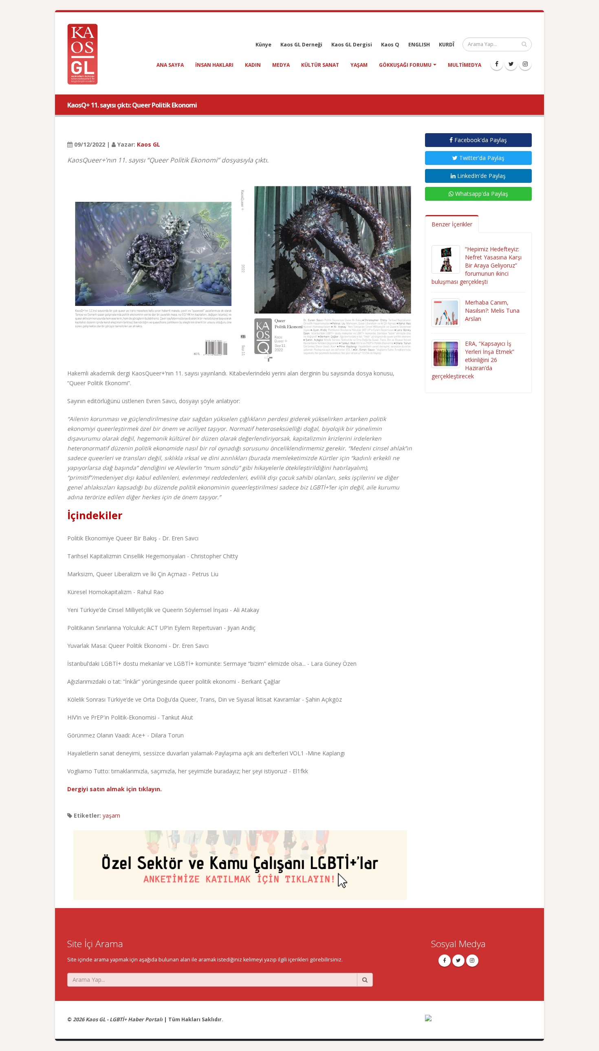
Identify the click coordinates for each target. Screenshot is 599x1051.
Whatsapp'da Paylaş (481, 193)
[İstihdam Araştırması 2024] (240, 861)
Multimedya (464, 64)
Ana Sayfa (170, 64)
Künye (263, 44)
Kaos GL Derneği (301, 44)
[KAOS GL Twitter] (511, 64)
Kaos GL (148, 144)
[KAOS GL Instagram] (525, 64)
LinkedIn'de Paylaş (481, 176)
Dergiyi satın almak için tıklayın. (114, 789)
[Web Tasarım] (478, 1023)
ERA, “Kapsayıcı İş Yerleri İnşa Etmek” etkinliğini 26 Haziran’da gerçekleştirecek (473, 360)
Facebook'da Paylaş (480, 140)
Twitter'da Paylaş (481, 158)
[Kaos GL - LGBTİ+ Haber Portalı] (85, 53)
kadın (253, 64)
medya (281, 64)
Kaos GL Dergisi (351, 44)
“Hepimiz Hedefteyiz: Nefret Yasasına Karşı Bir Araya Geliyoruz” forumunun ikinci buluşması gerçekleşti (477, 265)
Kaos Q (390, 44)
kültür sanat (320, 64)
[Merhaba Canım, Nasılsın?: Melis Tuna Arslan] (446, 312)
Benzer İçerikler (452, 224)
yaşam (359, 64)
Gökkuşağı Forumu (405, 64)
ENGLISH (419, 44)
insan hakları (214, 64)
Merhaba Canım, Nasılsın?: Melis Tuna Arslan (492, 310)
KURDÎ (446, 44)
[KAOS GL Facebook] (497, 64)
